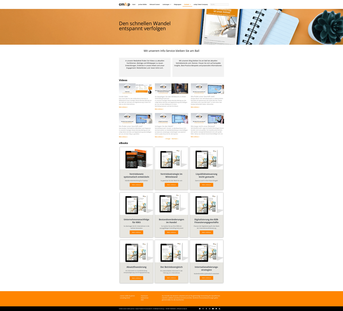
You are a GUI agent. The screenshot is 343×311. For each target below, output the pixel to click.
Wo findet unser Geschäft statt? (131, 126)
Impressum (144, 296)
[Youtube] (213, 308)
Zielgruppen (177, 4)
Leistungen (166, 4)
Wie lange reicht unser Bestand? (203, 126)
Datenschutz (144, 298)
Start (133, 4)
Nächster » (175, 139)
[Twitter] (216, 308)
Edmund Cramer (155, 4)
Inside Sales (123, 96)
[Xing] (203, 308)
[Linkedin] (199, 308)
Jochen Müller (142, 4)
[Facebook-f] (206, 308)
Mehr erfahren (136, 185)
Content (186, 4)
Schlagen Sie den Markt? (164, 126)
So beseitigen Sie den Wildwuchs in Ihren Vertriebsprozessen (170, 98)
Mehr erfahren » (123, 107)
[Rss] (219, 308)
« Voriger (167, 139)
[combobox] (219, 4)
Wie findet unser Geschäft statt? (203, 96)
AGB (142, 300)
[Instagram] (209, 308)
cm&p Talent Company (201, 4)
